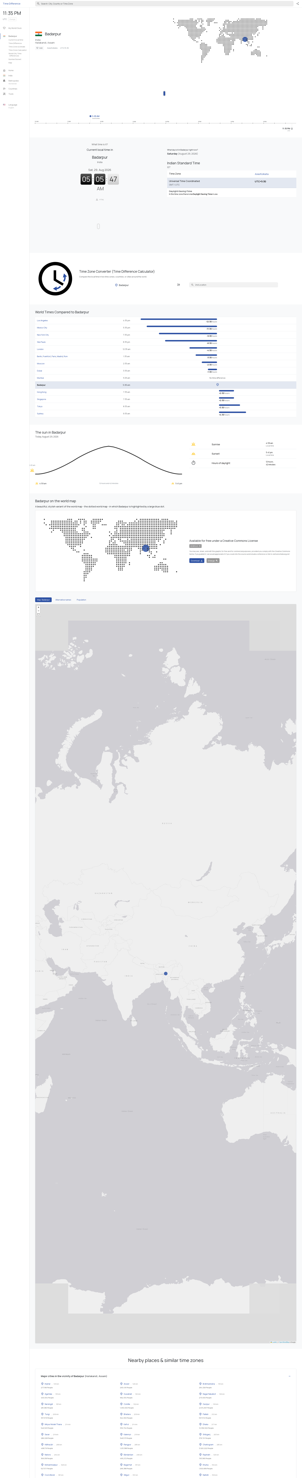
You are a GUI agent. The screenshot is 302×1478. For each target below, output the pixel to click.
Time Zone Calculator (17, 50)
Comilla (125, 1404)
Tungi (45, 1414)
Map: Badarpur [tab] (43, 599)
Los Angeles (42, 320)
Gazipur (204, 1404)
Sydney (40, 413)
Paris (54, 356)
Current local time (15, 40)
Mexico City (42, 327)
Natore (46, 1454)
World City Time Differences (14, 54)
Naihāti (204, 1475)
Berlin (39, 356)
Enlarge (213, 560)
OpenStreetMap (284, 1342)
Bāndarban (126, 1454)
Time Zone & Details (16, 46)
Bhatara (125, 1414)
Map (10, 62)
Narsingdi (47, 1404)
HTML (100, 199)
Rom (66, 356)
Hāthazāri (47, 1444)
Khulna (203, 1465)
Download (197, 560)
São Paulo (41, 342)
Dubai (39, 370)
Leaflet (274, 1342)
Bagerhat (126, 1465)
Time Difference (15, 43)
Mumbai (40, 378)
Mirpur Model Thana (51, 1424)
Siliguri (124, 1475)
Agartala (46, 1394)
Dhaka (203, 1424)
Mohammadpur (49, 1465)
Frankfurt (47, 356)
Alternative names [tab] (63, 599)
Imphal (45, 1384)
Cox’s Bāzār (48, 1475)
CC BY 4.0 (195, 546)
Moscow (40, 363)
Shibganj (204, 1434)
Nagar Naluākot (207, 1394)
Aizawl (124, 1384)
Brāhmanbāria (207, 1384)
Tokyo (39, 406)
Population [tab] (81, 599)
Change (12, 19)
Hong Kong (41, 392)
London (40, 349)
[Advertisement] (106, 92)
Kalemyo (125, 1434)
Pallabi (203, 1414)
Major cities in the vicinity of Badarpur (74, 1376)
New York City (43, 335)
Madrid (60, 356)
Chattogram (206, 1444)
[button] (15, 75)
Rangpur (125, 1444)
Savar (45, 1434)
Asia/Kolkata (261, 174)
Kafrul (124, 1424)
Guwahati (126, 1394)
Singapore (41, 399)
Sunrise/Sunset (14, 59)
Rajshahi (204, 1454)
